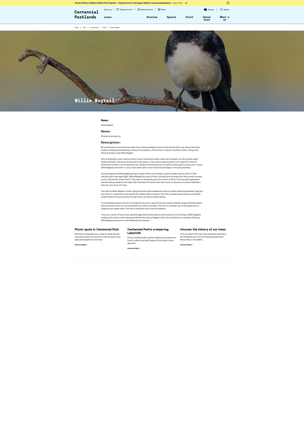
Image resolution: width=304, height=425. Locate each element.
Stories (152, 17)
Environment (94, 27)
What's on (224, 18)
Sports (171, 17)
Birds (104, 27)
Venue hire (207, 18)
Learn (108, 17)
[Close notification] (227, 2)
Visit (189, 17)
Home (77, 27)
